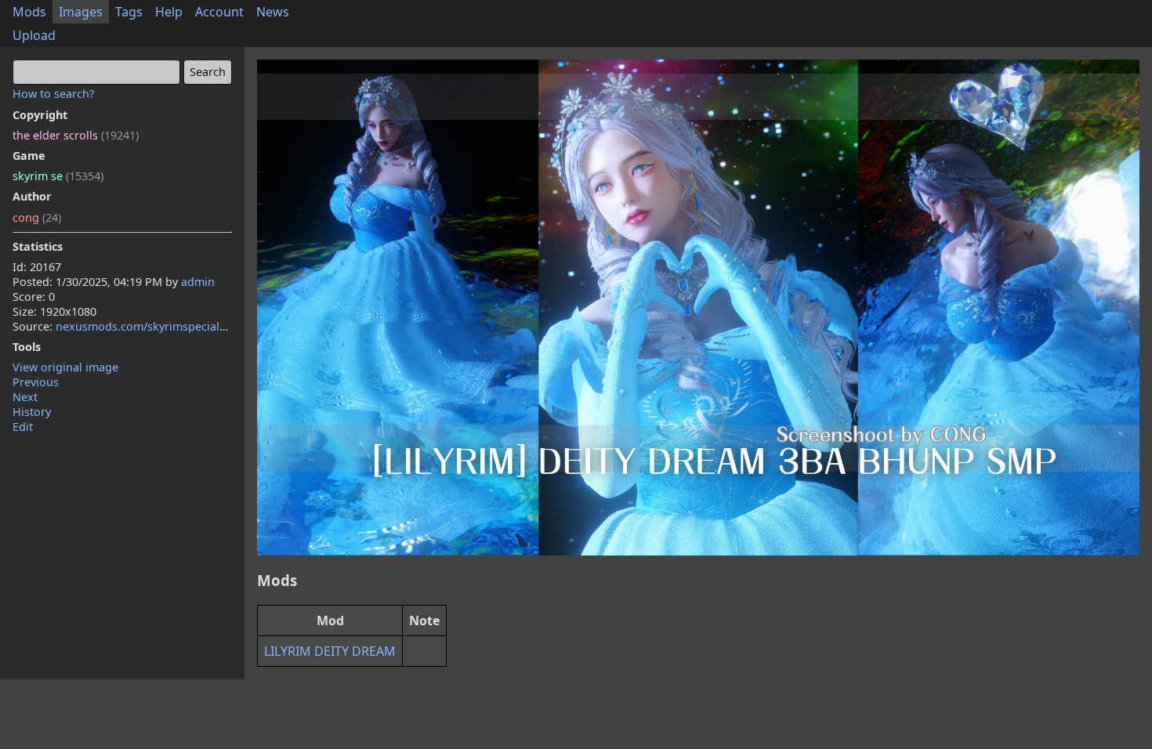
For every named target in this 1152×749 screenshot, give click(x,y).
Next (25, 396)
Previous (36, 381)
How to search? (53, 93)
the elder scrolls (76, 135)
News (272, 11)
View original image (65, 367)
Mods (29, 11)
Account (219, 11)
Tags (129, 11)
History (32, 411)
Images (81, 11)
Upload (34, 35)
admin (198, 281)
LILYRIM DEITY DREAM (330, 651)
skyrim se (58, 175)
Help (169, 11)
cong (37, 217)
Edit (23, 426)
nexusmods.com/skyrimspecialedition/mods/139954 (194, 326)
